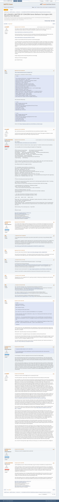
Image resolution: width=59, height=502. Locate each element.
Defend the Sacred (8, 222)
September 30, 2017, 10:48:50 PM (21, 235)
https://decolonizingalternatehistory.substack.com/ (23, 212)
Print (54, 23)
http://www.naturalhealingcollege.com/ (22, 293)
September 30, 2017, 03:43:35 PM (20, 139)
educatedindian (9, 139)
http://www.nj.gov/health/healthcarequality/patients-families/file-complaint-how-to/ (29, 246)
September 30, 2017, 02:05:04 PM (20, 70)
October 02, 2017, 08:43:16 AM (19, 373)
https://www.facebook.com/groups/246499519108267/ (25, 37)
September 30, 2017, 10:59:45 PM (20, 250)
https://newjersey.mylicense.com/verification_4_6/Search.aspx (31, 123)
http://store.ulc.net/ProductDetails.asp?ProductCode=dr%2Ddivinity (27, 287)
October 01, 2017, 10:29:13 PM (19, 300)
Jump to (40, 494)
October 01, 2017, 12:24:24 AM (20, 275)
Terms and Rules (50, 500)
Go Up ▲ (54, 500)
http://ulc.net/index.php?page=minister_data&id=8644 (37, 252)
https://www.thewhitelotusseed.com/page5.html (23, 72)
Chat (35, 7)
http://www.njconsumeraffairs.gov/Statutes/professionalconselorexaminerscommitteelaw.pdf (31, 264)
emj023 (7, 27)
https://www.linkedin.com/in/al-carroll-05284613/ (22, 217)
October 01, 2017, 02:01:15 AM (20, 284)
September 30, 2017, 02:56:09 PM (20, 129)
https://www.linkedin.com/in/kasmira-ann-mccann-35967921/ (26, 142)
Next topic (53, 20)
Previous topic (47, 20)
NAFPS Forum (8, 4)
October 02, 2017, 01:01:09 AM (19, 346)
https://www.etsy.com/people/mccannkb (26, 341)
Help (46, 500)
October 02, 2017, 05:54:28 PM (19, 449)
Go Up (5, 489)
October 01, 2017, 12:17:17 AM (20, 259)
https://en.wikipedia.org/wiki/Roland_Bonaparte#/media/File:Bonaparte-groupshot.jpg (30, 397)
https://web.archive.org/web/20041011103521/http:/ (24, 296)
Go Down (5, 23)
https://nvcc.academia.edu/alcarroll (20, 213)
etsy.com (16, 341)
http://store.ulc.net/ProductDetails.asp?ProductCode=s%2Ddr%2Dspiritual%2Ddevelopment (29, 289)
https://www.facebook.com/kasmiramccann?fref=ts (24, 32)
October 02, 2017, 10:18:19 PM (19, 462)
